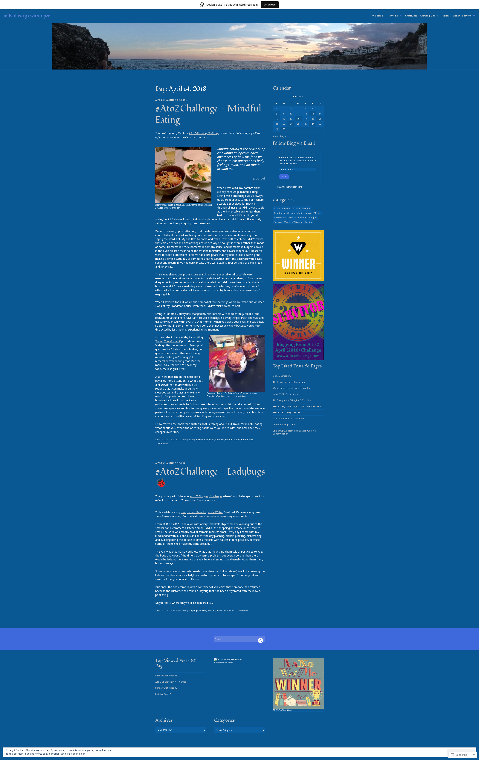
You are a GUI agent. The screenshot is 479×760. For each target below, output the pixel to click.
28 (320, 123)
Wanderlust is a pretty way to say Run (292, 388)
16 (284, 118)
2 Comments (161, 443)
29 (276, 129)
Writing (394, 15)
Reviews (278, 222)
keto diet (219, 439)
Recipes (445, 15)
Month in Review (462, 15)
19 (305, 118)
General (182, 100)
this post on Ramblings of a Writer (201, 512)
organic (212, 610)
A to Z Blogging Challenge (204, 133)
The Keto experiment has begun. (289, 382)
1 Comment (242, 610)
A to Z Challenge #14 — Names (170, 681)
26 (305, 123)
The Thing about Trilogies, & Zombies (292, 400)
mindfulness (247, 439)
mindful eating (232, 439)
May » (283, 136)
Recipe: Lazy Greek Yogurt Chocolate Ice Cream (297, 406)
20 (313, 118)
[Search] (261, 640)
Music (308, 213)
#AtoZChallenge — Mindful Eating (208, 114)
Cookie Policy (78, 753)
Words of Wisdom (293, 222)
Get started (270, 4)
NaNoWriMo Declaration (285, 394)
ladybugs (193, 610)
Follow (284, 176)
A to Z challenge (165, 100)
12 (305, 113)
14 (320, 113)
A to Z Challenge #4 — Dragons (288, 418)
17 (291, 118)
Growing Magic (429, 15)
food (211, 439)
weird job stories (225, 610)
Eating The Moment (168, 341)
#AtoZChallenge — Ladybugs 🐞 (210, 477)
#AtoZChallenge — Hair (284, 424)
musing (202, 610)
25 (298, 123)
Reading (302, 217)
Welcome (377, 15)
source (259, 178)
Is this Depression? (282, 375)
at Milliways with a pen (27, 16)
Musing (317, 213)
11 (298, 113)
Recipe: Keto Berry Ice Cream (287, 412)
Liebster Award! (163, 694)
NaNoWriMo (280, 217)
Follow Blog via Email (294, 143)
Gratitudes (411, 15)
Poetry (292, 217)
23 (284, 123)
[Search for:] (239, 639)
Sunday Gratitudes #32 (166, 675)
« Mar (276, 136)
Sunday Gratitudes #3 (166, 687)
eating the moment (198, 439)
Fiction (296, 208)
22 (276, 123)
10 (291, 113)
